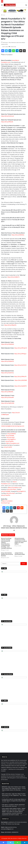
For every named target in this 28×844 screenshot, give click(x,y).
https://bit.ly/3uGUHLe (7, 372)
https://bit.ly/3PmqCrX (20, 348)
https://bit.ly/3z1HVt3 (20, 365)
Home (3, 15)
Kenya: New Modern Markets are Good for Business (7, 554)
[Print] (24, 50)
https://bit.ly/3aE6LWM (7, 403)
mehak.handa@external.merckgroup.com (12, 426)
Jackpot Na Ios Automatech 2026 (20, 553)
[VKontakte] (3, 511)
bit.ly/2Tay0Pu (10, 441)
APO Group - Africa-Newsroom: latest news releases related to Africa (14, 527)
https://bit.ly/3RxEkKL (7, 391)
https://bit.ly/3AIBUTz (13, 277)
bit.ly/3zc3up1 (11, 437)
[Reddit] (21, 507)
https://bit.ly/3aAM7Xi (20, 386)
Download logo (5, 503)
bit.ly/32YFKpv (12, 489)
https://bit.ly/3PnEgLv (20, 353)
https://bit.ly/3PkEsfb (7, 122)
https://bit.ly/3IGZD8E (21, 380)
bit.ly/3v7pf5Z (8, 447)
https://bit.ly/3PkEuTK (20, 376)
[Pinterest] (18, 507)
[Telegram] (17, 50)
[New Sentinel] (10, 5)
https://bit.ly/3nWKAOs (17, 235)
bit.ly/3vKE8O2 (11, 433)
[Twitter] (6, 50)
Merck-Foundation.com (12, 443)
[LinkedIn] (9, 50)
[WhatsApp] (13, 50)
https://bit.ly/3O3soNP (7, 397)
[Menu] (2, 5)
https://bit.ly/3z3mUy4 (7, 116)
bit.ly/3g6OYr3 (11, 439)
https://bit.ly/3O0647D (7, 361)
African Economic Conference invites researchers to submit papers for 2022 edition (21, 541)
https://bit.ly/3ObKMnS (7, 344)
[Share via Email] (20, 50)
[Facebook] (2, 50)
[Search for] (26, 5)
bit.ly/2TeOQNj (10, 435)
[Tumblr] (14, 507)
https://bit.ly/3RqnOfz (10, 325)
